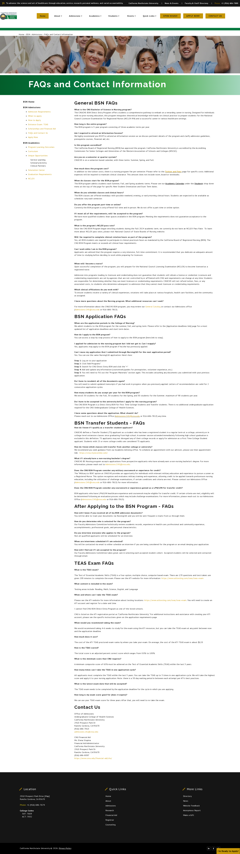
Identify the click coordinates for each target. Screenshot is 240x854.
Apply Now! (193, 16)
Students (113, 16)
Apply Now (33, 137)
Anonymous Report (192, 810)
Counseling (111, 824)
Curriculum (33, 151)
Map (47, 796)
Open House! (170, 16)
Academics (94, 16)
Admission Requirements (39, 111)
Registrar (110, 820)
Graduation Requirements (40, 174)
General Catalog (153, 306)
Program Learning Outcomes (41, 147)
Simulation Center (36, 170)
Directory (187, 796)
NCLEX (31, 178)
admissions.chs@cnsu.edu (86, 731)
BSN (28, 34)
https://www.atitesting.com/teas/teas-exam (183, 578)
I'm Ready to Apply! (228, 851)
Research (110, 810)
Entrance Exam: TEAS (38, 124)
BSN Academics (31, 142)
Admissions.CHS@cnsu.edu (87, 309)
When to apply (35, 116)
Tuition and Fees (173, 171)
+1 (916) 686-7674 (36, 805)
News (185, 801)
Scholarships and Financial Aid (42, 128)
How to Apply (34, 120)
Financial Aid (111, 815)
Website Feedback (191, 805)
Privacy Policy (65, 848)
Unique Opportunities (38, 155)
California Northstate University (35, 848)
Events (130, 16)
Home (43, 16)
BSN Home (28, 101)
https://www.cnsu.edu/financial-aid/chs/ (93, 758)
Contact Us (215, 16)
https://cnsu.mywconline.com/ (94, 453)
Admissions (74, 16)
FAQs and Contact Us (38, 133)
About (57, 16)
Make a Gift (188, 815)
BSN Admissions (31, 107)
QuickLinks (149, 16)
